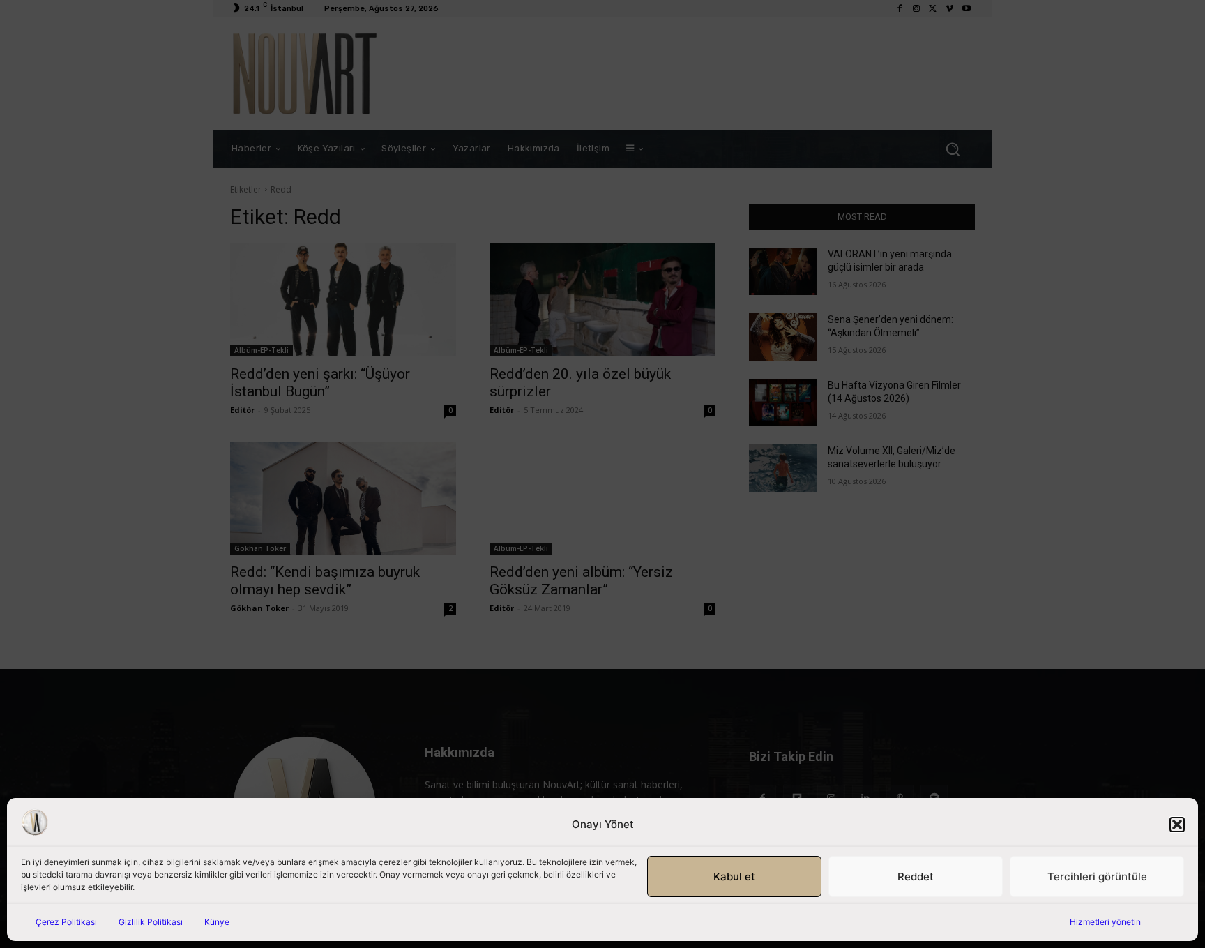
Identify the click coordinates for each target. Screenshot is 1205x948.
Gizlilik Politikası (151, 922)
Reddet (915, 876)
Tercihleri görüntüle (1097, 876)
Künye (216, 922)
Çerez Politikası (66, 922)
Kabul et (734, 876)
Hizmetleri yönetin (1105, 922)
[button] (1177, 825)
